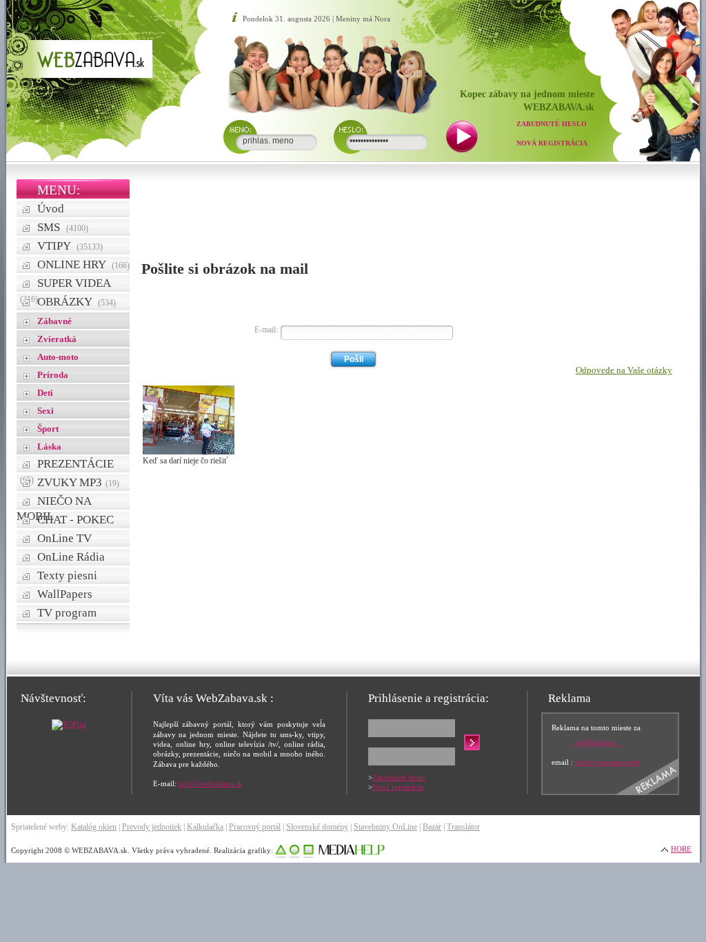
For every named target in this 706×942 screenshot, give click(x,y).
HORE (681, 849)
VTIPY (70, 245)
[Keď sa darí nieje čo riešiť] (188, 452)
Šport (48, 428)
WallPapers (64, 594)
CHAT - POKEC (75, 519)
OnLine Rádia (71, 556)
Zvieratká (57, 339)
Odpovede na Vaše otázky (624, 370)
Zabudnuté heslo (551, 124)
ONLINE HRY (83, 264)
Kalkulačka (205, 827)
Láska (49, 446)
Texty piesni (67, 575)
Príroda (52, 375)
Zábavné (54, 321)
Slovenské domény (317, 827)
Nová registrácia (551, 143)
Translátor (463, 827)
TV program (67, 612)
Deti (45, 393)
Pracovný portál (255, 827)
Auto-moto (58, 357)
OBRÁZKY (76, 301)
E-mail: (266, 329)
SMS (62, 227)
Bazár (432, 827)
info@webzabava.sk (211, 783)
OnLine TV (64, 538)
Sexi (45, 410)
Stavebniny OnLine (385, 827)
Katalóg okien (94, 827)
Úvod (50, 208)
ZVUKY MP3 (78, 482)
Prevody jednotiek (151, 827)
